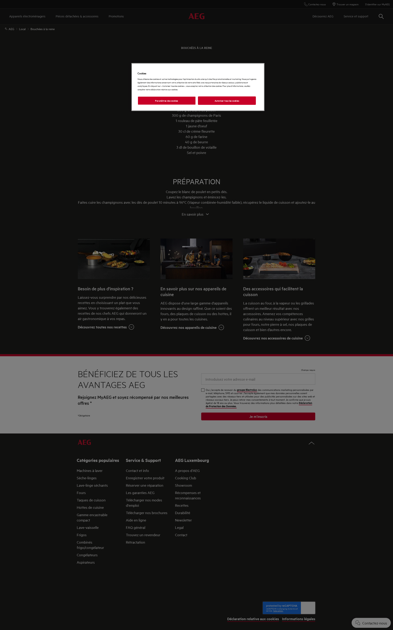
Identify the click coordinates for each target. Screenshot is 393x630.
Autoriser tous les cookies (227, 100)
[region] (197, 87)
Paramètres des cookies (166, 100)
